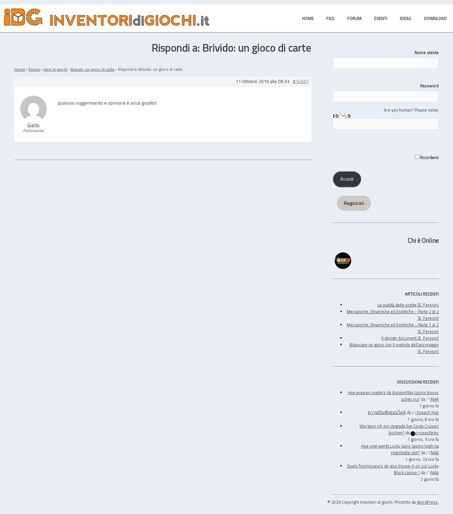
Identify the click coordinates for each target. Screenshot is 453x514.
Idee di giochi (55, 69)
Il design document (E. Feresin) (410, 338)
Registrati (354, 203)
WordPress (427, 502)
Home (19, 69)
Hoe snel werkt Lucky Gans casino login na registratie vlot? (400, 449)
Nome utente (427, 52)
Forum (34, 69)
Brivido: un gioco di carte (93, 69)
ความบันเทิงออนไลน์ (387, 412)
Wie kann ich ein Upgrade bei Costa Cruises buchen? (399, 429)
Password (429, 85)
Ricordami (429, 157)
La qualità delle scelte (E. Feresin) (408, 304)
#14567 (301, 81)
